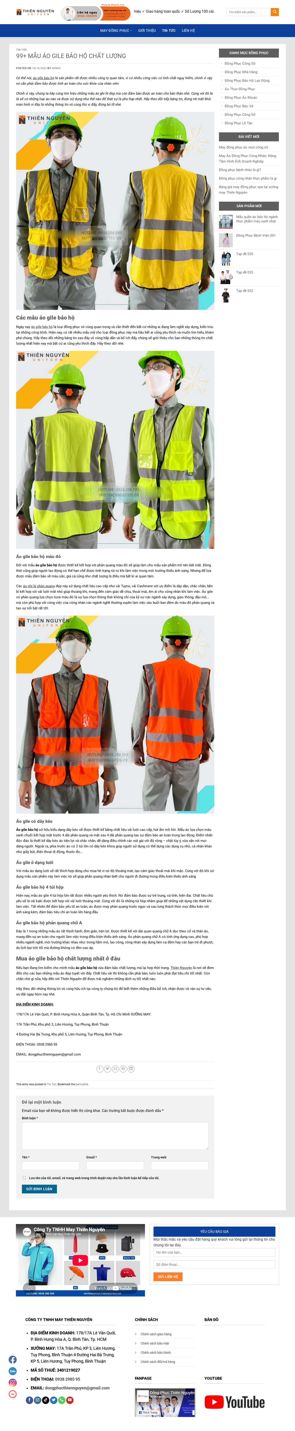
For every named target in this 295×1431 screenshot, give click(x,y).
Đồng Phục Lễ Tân (238, 123)
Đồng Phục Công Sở (240, 63)
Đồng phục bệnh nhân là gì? (240, 170)
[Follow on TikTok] (45, 1400)
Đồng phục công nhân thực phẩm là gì (248, 178)
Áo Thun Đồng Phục (240, 89)
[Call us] (61, 1400)
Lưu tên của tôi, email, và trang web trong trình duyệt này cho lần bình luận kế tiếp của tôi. (94, 1178)
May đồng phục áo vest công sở (243, 147)
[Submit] (275, 12)
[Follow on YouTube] (70, 1400)
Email (91, 1157)
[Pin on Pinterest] (123, 1069)
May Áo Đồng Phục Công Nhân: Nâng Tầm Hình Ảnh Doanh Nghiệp (247, 158)
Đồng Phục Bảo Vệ (239, 106)
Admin (56, 68)
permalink (82, 1084)
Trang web (158, 1157)
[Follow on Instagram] (37, 1400)
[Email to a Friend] (115, 1069)
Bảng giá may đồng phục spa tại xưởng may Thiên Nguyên (248, 190)
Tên (26, 1157)
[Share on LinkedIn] (131, 1069)
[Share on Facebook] (99, 1069)
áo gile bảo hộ (43, 78)
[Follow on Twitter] (53, 1400)
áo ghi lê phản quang (39, 586)
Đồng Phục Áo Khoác (241, 98)
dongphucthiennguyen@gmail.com (77, 1388)
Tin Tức (169, 31)
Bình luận (30, 1118)
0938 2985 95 (67, 1379)
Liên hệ (188, 31)
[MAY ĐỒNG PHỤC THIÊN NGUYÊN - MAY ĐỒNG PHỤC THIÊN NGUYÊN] (35, 12)
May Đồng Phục (114, 31)
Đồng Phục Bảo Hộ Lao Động (247, 81)
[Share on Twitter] (107, 1069)
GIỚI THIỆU (147, 31)
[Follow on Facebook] (29, 1400)
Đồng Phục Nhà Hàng (241, 72)
